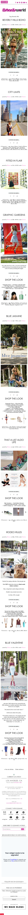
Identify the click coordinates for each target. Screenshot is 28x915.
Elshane (15, 149)
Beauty (10, 79)
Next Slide (25, 295)
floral (24, 426)
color (21, 304)
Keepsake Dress (9, 403)
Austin (12, 146)
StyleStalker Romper (18, 503)
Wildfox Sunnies (10, 409)
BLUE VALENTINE (14, 642)
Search (14, 899)
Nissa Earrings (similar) (20, 411)
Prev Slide (2, 295)
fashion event (20, 520)
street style (22, 302)
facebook (11, 814)
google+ (23, 819)
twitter (17, 814)
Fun (8, 200)
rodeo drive (13, 630)
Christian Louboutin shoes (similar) (14, 404)
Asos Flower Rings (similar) (15, 406)
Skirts (14, 200)
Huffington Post (6, 148)
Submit (23, 829)
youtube (11, 819)
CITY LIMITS (14, 91)
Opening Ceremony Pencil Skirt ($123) (14, 738)
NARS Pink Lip (9, 288)
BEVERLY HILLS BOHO (14, 19)
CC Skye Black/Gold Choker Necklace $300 (14, 744)
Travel (18, 149)
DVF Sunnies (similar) (20, 505)
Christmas (22, 147)
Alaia (12, 202)
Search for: (14, 896)
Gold (25, 79)
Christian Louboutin (16, 303)
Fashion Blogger (15, 78)
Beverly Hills (16, 80)
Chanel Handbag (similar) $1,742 (14, 743)
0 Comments (4, 78)
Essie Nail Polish (19, 288)
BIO (21, 798)
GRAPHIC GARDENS (14, 214)
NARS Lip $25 (23, 616)
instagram (4, 819)
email (4, 814)
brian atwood (23, 78)
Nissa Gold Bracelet (7, 287)
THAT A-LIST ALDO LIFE (14, 441)
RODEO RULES (14, 532)
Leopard (23, 202)
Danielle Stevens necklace (20, 287)
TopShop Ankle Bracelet (11, 504)
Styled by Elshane (22, 146)
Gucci (7, 79)
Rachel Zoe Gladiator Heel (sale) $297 (14, 612)
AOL (11, 149)
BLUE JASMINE (14, 316)
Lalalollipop (23, 200)
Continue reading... (14, 72)
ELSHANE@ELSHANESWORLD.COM (14, 803)
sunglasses (17, 304)
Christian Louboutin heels (19, 284)
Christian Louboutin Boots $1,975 (14, 740)
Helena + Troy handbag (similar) (15, 408)
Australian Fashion (14, 428)
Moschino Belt (19, 403)
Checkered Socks (20, 286)
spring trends (16, 79)
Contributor (6, 147)
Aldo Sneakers (8, 503)
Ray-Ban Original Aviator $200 (10, 616)
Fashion (24, 24)
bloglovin (17, 819)
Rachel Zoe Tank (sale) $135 (14, 613)
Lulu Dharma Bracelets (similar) (15, 412)
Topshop (14, 147)
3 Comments (5, 426)
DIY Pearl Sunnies (9, 286)
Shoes (10, 80)
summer (22, 79)
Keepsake (12, 304)
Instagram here (18, 782)
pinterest (23, 814)
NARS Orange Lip (8, 505)
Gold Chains (22, 148)
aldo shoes (13, 520)
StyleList (7, 149)
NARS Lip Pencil (8, 411)
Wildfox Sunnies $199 (14, 741)
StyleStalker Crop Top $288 (15, 739)
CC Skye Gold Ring (15, 407)
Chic (10, 147)
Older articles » (19, 769)
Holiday (9, 202)
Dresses (13, 302)
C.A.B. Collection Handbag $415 (14, 615)
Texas (17, 147)
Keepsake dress (7, 284)
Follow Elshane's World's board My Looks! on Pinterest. (14, 891)
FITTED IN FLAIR (14, 160)
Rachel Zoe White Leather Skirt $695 (14, 611)
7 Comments (4, 630)
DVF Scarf (21, 504)
